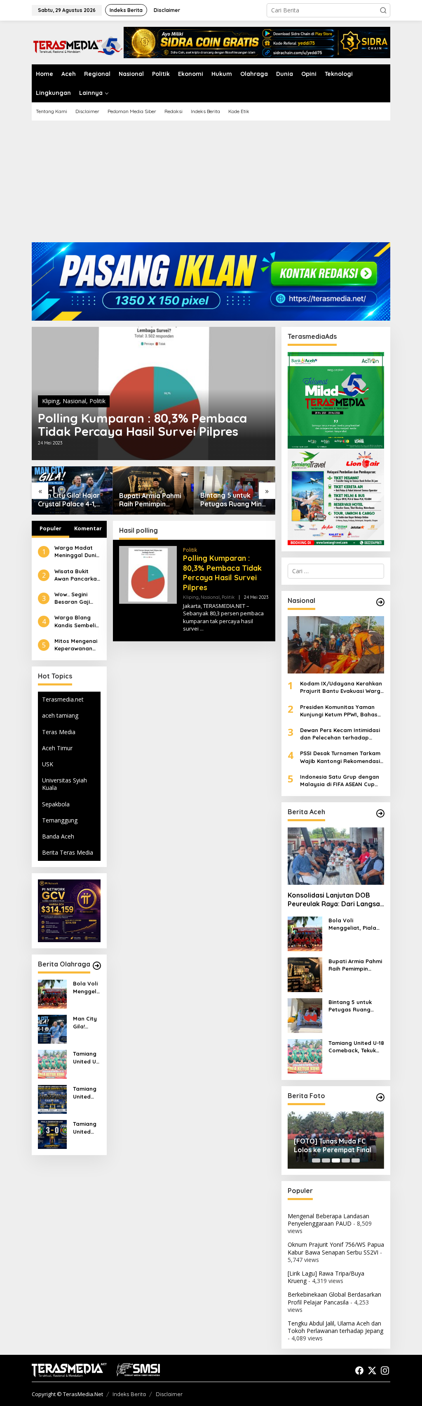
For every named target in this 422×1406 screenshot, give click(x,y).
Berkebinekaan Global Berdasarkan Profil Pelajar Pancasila (334, 1298)
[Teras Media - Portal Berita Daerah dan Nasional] (78, 45)
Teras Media (58, 732)
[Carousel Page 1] (316, 1160)
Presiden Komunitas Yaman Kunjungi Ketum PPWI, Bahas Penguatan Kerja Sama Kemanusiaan (338, 711)
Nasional (74, 401)
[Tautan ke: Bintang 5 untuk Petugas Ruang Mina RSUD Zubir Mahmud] (305, 1015)
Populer (50, 528)
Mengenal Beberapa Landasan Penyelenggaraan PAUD (328, 1219)
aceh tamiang (60, 715)
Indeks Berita (129, 1394)
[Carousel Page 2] (326, 1160)
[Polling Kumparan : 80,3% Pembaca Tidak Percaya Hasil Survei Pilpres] (202, 628)
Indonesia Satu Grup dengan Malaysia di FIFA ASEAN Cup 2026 (339, 780)
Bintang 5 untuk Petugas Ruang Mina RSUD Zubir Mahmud (233, 499)
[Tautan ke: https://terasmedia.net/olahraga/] (97, 966)
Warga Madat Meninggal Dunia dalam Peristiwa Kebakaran (77, 551)
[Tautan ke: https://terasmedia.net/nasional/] (380, 602)
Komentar (88, 528)
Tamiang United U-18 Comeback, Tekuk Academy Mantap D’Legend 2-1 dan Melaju (86, 1057)
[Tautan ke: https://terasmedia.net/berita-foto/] (380, 1097)
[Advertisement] (211, 184)
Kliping (50, 401)
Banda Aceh (58, 836)
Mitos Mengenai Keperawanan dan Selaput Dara (75, 645)
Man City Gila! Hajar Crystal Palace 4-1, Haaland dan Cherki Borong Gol (69, 499)
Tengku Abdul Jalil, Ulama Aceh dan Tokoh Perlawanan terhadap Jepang (335, 1327)
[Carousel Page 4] (346, 1160)
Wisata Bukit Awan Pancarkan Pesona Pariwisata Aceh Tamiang (77, 575)
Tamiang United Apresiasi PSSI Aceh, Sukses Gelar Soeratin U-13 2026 (85, 1092)
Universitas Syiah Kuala (64, 784)
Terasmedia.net (63, 699)
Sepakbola (56, 804)
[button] (383, 10)
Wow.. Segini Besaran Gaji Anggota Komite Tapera (76, 598)
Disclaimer (169, 1394)
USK (47, 764)
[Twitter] (372, 1370)
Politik (97, 401)
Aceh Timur (57, 748)
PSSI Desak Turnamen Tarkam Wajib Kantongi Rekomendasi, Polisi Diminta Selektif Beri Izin (341, 757)
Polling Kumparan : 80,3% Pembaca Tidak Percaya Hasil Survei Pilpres (142, 424)
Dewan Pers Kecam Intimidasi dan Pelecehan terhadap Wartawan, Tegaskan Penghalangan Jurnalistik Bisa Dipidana (341, 734)
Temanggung (59, 820)
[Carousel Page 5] (356, 1160)
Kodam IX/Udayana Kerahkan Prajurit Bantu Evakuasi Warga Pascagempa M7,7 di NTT (342, 687)
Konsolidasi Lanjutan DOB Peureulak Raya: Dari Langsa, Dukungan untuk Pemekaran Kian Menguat (335, 899)
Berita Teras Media (67, 852)
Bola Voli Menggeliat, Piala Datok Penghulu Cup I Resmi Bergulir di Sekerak (85, 987)
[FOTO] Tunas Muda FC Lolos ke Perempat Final (332, 1145)
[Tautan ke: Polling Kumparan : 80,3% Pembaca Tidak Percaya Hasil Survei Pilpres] (148, 574)
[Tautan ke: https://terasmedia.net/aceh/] (380, 813)
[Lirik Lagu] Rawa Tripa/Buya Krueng (326, 1277)
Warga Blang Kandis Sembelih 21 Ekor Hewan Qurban (76, 621)
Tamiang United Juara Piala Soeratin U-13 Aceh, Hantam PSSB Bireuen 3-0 (86, 1127)
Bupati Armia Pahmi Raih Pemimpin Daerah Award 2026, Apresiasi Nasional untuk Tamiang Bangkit (151, 500)
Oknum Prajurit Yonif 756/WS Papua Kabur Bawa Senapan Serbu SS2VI (336, 1248)
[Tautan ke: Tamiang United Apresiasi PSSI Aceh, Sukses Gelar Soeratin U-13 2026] (52, 1099)
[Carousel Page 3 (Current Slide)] (336, 1160)
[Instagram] (385, 1370)
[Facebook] (359, 1370)
